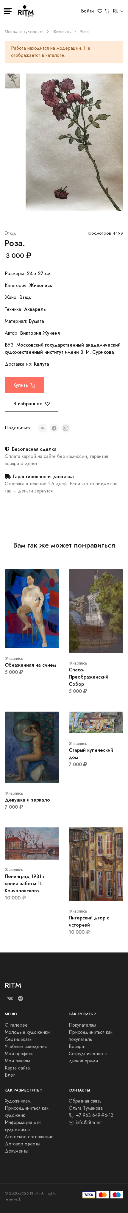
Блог (10, 1075)
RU (115, 11)
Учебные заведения (26, 1046)
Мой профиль (19, 1053)
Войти (87, 11)
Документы (16, 1151)
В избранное (28, 403)
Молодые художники (24, 32)
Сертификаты (18, 1039)
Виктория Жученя (40, 333)
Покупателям (82, 1025)
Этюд (10, 233)
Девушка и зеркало (27, 799)
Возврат (77, 1046)
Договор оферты (22, 1144)
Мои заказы (17, 1061)
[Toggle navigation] (7, 11)
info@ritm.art (89, 1122)
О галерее (16, 1025)
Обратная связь (85, 1101)
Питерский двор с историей (89, 921)
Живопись (61, 32)
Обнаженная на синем (30, 665)
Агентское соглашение (29, 1137)
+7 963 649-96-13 (94, 1115)
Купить (20, 385)
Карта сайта (17, 1068)
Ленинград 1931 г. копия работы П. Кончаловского (25, 883)
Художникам (18, 1101)
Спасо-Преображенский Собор (88, 676)
